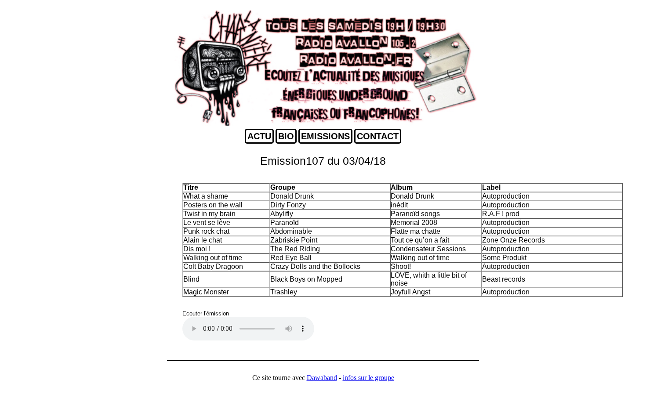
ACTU (259, 136)
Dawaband (322, 377)
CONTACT (378, 136)
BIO (286, 136)
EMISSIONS (325, 136)
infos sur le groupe (368, 377)
